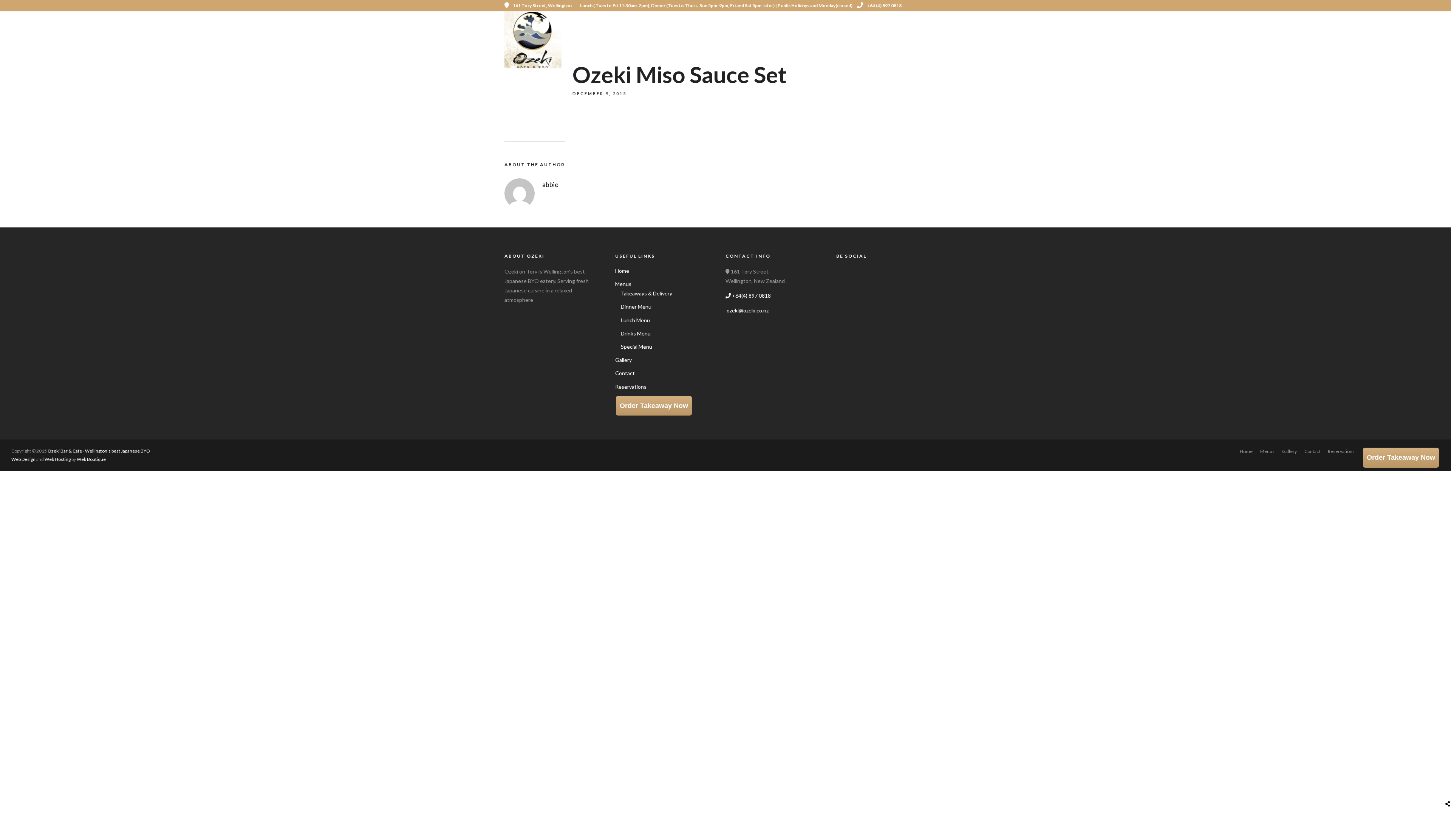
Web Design (23, 459)
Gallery (766, 33)
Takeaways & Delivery (646, 293)
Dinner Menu (636, 306)
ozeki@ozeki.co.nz (747, 310)
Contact (806, 33)
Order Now (909, 33)
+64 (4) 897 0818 (884, 5)
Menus (723, 33)
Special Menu (636, 346)
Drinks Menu (636, 333)
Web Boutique (91, 459)
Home (691, 33)
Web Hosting (58, 459)
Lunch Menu (635, 320)
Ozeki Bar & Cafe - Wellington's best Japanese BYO (99, 451)
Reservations (856, 33)
